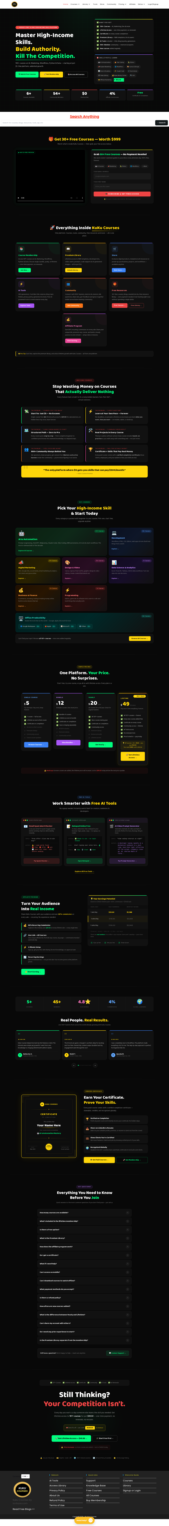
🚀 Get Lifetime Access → (133, 756)
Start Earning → (73, 341)
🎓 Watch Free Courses (27, 74)
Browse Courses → (36, 744)
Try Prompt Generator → (127, 861)
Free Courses (94, 1490)
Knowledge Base (96, 1485)
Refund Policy (57, 1500)
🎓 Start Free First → (104, 1438)
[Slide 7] (86, 1065)
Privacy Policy (57, 1490)
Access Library (57, 1485)
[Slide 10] (90, 1065)
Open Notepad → (84, 861)
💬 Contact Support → (117, 1353)
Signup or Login (132, 1490)
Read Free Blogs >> (24, 1509)
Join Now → (24, 270)
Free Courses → (119, 305)
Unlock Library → (73, 270)
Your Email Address (101, 172)
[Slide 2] (79, 1065)
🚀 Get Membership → (132, 1160)
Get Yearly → (100, 744)
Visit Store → (119, 270)
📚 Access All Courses (76, 74)
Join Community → (74, 305)
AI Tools (53, 1480)
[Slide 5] (83, 1065)
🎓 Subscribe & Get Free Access (122, 194)
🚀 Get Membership (51, 74)
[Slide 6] (85, 1065)
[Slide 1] (78, 1065)
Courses (128, 1480)
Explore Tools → (26, 305)
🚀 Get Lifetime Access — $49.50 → (71, 1438)
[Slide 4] (82, 1065)
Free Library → (136, 305)
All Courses (92, 1495)
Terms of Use (56, 1505)
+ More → (119, 80)
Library (127, 1485)
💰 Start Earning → (33, 971)
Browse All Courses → (140, 638)
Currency (16, 1476)
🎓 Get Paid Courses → (99, 1160)
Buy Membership (96, 1500)
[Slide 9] (89, 1065)
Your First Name (100, 182)
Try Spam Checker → (41, 861)
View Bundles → (68, 742)
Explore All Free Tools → (84, 871)
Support (91, 1480)
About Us (54, 1495)
